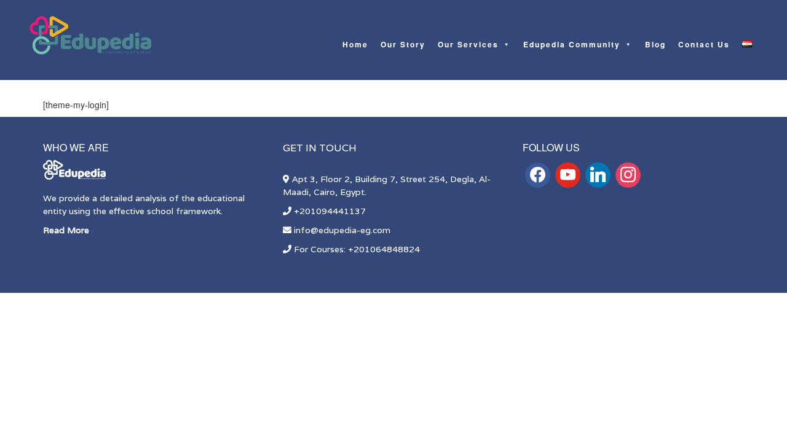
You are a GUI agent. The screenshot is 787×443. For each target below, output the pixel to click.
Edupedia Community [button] (571, 44)
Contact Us (704, 44)
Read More (66, 230)
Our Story (403, 44)
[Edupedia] (90, 35)
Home (355, 44)
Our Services (468, 44)
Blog (655, 44)
